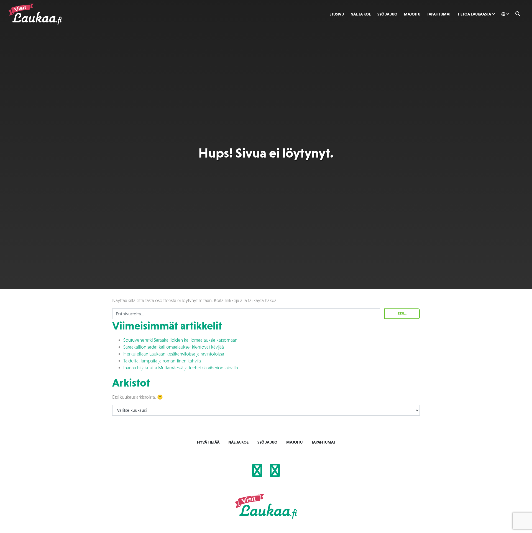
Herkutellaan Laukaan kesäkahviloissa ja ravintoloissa (173, 354)
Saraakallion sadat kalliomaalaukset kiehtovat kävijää (173, 347)
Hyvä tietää (208, 442)
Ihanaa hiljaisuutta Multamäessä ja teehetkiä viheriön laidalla (180, 367)
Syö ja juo (387, 14)
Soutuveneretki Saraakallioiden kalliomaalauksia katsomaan (180, 340)
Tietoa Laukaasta (474, 14)
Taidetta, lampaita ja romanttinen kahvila (162, 361)
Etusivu (336, 14)
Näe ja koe (361, 14)
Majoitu (412, 14)
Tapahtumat (439, 14)
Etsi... (402, 313)
